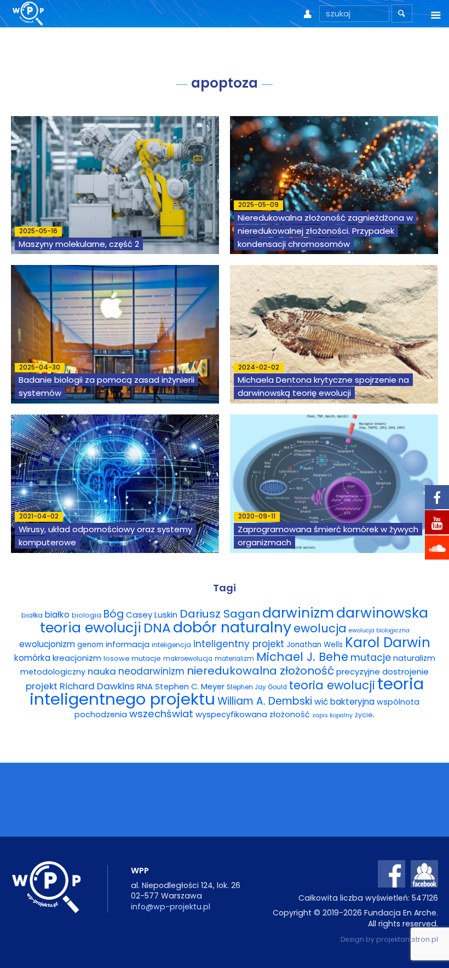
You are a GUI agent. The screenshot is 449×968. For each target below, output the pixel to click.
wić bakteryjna (344, 701)
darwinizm (298, 613)
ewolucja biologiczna (379, 630)
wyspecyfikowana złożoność (252, 714)
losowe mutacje (132, 658)
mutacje (370, 657)
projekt (41, 686)
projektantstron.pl (407, 939)
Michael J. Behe (302, 657)
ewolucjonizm (47, 644)
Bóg (113, 614)
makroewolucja (187, 658)
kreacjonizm (77, 658)
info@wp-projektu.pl (170, 906)
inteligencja (171, 644)
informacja (127, 644)
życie (364, 714)
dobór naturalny (232, 627)
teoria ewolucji (332, 685)
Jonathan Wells (314, 644)
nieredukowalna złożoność (260, 670)
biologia (86, 615)
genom (90, 644)
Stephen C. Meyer (190, 686)
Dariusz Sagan (220, 613)
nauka (102, 671)
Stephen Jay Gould (257, 687)
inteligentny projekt (238, 643)
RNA (145, 686)
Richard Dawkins (97, 686)
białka (32, 615)
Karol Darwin (387, 642)
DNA (157, 628)
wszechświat (161, 714)
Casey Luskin (151, 614)
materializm (234, 658)
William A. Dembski (264, 701)
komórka (32, 658)
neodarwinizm (151, 671)
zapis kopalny (332, 715)
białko (57, 614)
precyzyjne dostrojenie (382, 671)
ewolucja (320, 628)
